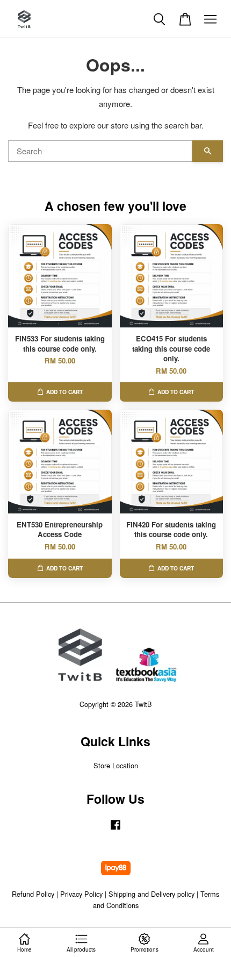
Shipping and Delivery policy (151, 894)
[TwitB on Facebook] (115, 829)
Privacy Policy (81, 894)
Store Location (115, 765)
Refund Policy (33, 894)
